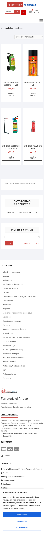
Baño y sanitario (9, 280)
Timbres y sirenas (9, 374)
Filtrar (8, 243)
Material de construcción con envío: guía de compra (20, 421)
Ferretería (13, 183)
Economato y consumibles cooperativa (17, 313)
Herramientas (8, 333)
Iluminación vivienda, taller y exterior (16, 337)
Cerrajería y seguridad (11, 288)
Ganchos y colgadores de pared (14, 329)
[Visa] (10, 449)
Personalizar (22, 521)
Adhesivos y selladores (11, 272)
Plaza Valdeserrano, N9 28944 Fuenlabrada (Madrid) (22, 469)
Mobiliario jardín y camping (13, 349)
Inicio (6, 183)
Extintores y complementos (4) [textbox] (21, 212)
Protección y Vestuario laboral (14, 366)
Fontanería (7, 378)
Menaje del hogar (9, 345)
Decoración (7, 305)
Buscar (17, 12)
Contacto (4, 488)
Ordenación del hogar (11, 354)
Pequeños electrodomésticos (13, 358)
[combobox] (22, 212)
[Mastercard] (3, 449)
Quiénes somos (9, 480)
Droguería (6, 309)
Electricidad (7, 317)
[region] (22, 511)
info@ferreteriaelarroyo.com (13, 477)
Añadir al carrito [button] (11, 94)
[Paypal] (16, 449)
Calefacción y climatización (13, 284)
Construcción (8, 301)
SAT (4, 370)
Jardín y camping (9, 341)
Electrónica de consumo (12, 321)
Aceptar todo (22, 515)
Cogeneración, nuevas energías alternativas (19, 296)
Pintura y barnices (9, 362)
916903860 (6, 473)
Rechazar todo (22, 528)
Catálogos (6, 484)
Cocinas (6, 292)
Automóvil (6, 276)
